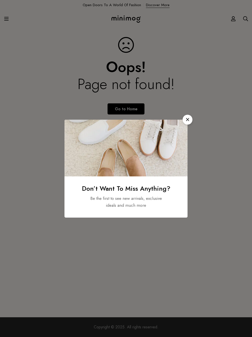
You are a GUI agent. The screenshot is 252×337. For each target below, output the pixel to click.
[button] (187, 120)
